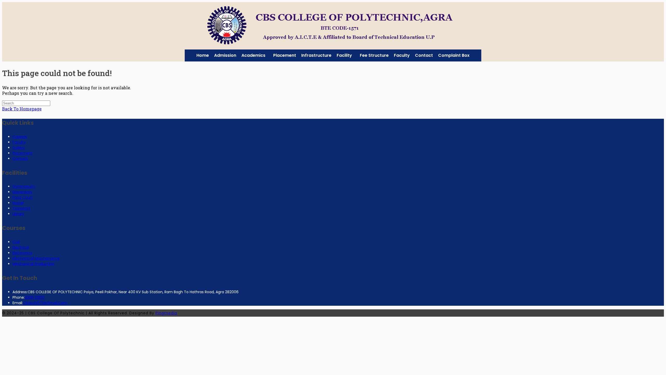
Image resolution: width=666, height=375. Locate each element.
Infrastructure (316, 55)
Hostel (18, 202)
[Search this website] (26, 102)
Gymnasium (23, 186)
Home (202, 55)
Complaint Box (454, 55)
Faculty (402, 55)
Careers (19, 136)
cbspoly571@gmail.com (45, 302)
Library (18, 213)
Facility (344, 55)
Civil (16, 242)
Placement (284, 55)
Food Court (22, 197)
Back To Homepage (22, 108)
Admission (225, 55)
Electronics (22, 252)
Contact (424, 55)
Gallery (18, 147)
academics (253, 55)
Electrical (20, 247)
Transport (21, 208)
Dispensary (22, 192)
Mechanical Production (33, 263)
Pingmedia (166, 313)
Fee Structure (374, 55)
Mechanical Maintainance (36, 258)
